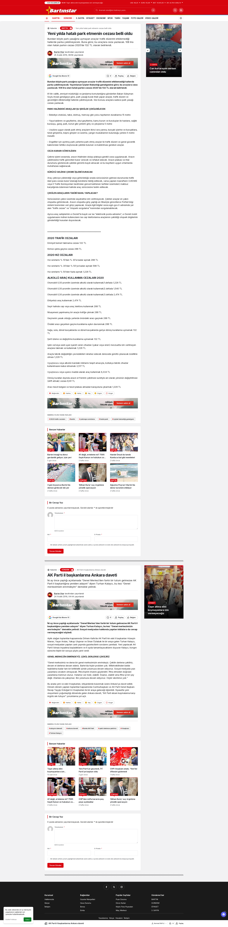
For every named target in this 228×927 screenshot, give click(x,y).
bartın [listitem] (72, 419)
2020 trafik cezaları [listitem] (57, 419)
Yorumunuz (60, 513)
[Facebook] (106, 887)
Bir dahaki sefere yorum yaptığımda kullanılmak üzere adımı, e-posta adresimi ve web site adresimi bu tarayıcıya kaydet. (92, 545)
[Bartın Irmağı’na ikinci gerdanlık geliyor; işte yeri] (61, 447)
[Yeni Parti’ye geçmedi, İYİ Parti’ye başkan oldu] (93, 761)
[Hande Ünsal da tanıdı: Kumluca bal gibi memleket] (124, 447)
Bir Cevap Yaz (56, 502)
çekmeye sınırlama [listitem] (87, 419)
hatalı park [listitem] (103, 419)
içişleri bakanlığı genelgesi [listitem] (123, 419)
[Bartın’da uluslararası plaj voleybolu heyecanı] (164, 50)
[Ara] (175, 10)
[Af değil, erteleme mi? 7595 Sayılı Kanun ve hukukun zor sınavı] (93, 447)
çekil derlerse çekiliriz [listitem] (107, 728)
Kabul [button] (27, 919)
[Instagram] (121, 887)
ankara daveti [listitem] (72, 728)
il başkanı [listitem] (125, 728)
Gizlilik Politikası (11, 919)
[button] (181, 10)
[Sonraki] (180, 50)
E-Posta (98, 534)
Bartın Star (59, 52)
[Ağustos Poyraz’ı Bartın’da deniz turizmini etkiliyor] (124, 477)
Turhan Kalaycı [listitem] (55, 733)
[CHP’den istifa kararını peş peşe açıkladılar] (93, 791)
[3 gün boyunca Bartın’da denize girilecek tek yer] (61, 477)
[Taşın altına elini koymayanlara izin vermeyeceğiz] (61, 761)
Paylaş (181, 923)
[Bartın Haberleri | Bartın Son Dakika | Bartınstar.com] (61, 10)
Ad (49, 534)
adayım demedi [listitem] (55, 728)
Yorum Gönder (55, 551)
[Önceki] (148, 50)
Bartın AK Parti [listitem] (88, 728)
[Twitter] (114, 887)
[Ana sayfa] (47, 18)
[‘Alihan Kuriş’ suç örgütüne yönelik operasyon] (93, 477)
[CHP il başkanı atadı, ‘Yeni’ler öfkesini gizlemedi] (124, 761)
